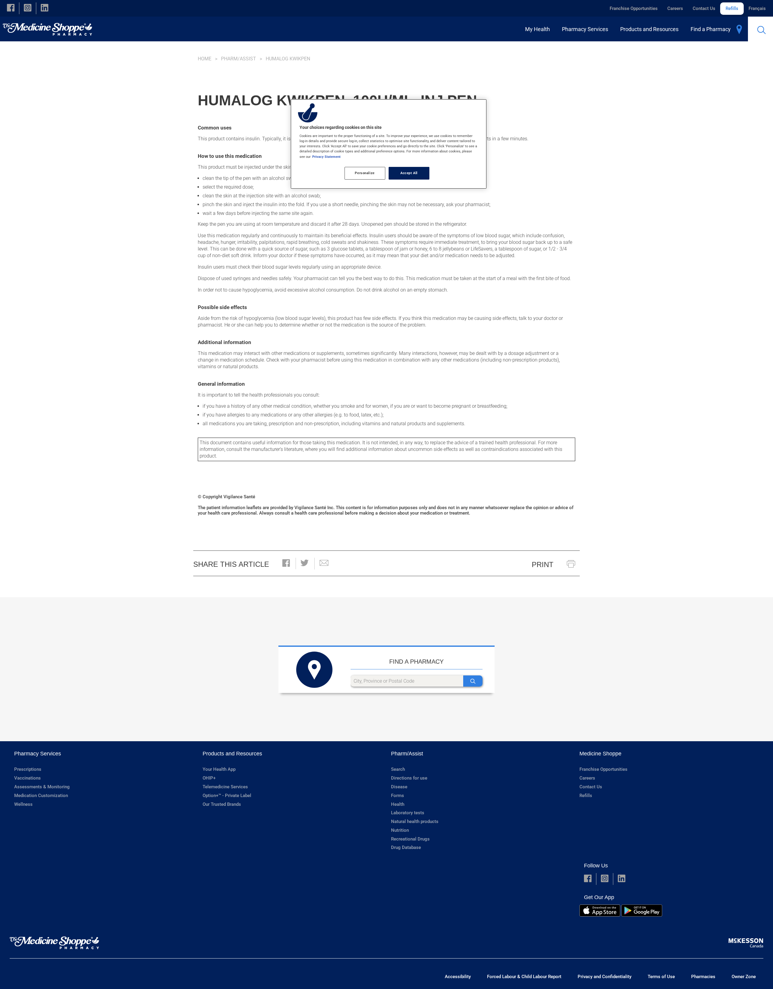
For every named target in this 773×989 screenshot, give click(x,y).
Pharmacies (703, 976)
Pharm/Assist (238, 59)
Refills (732, 8)
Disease (399, 787)
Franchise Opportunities (634, 8)
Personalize (364, 173)
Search (398, 769)
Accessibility (458, 976)
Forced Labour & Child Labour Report (524, 976)
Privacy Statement (326, 157)
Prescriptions (27, 769)
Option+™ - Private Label (227, 795)
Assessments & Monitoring (42, 787)
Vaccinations (27, 778)
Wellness (23, 804)
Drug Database (406, 847)
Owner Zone (744, 976)
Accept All (409, 173)
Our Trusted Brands (222, 804)
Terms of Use (661, 976)
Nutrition (400, 830)
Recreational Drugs (410, 839)
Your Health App (219, 769)
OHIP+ (209, 778)
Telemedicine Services (225, 787)
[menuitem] (538, 29)
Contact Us (704, 8)
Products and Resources (232, 754)
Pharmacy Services (37, 754)
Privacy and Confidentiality (604, 976)
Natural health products (414, 821)
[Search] (473, 681)
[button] (10, 8)
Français (757, 8)
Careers (675, 8)
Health (397, 804)
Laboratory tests (407, 812)
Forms (397, 795)
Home (204, 59)
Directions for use (409, 778)
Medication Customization (41, 795)
